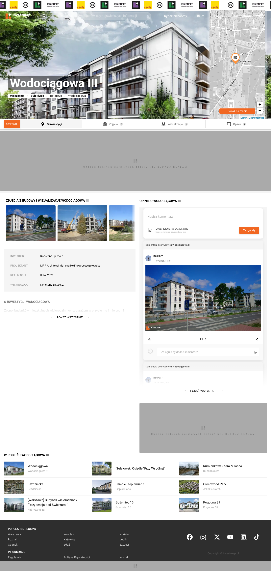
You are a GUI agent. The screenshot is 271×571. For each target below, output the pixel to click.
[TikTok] (257, 538)
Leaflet (243, 117)
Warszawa (14, 534)
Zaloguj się (249, 230)
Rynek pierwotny (175, 16)
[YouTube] (230, 538)
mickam (158, 255)
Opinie (237, 124)
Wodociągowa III (181, 244)
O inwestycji (54, 124)
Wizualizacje (175, 124)
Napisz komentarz (160, 216)
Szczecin (125, 544)
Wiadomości (242, 16)
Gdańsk (12, 544)
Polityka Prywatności (77, 557)
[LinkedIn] (244, 538)
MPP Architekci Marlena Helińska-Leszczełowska (70, 265)
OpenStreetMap (256, 117)
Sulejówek (37, 95)
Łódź (67, 544)
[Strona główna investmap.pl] (18, 16)
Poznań (12, 539)
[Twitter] (217, 538)
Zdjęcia (113, 124)
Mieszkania (17, 95)
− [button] (260, 110)
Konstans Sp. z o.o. (52, 256)
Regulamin (14, 557)
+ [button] (260, 104)
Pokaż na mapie (237, 111)
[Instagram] (203, 538)
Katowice (69, 539)
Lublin (123, 539)
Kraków (124, 534)
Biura (200, 16)
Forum (218, 16)
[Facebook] (190, 538)
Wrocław (69, 534)
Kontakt (125, 557)
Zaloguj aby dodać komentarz (179, 352)
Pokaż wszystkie (70, 317)
